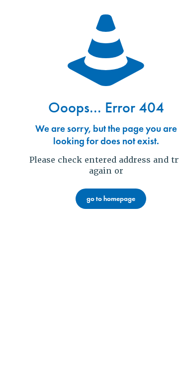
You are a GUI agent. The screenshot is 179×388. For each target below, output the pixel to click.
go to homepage (111, 198)
